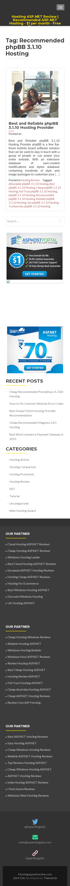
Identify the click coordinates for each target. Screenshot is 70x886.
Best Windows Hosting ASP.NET (28, 590)
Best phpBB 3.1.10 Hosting (32, 185)
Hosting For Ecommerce (23, 583)
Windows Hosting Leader (23, 557)
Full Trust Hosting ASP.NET (25, 683)
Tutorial (14, 496)
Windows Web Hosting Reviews (28, 795)
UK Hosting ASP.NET (21, 603)
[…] (57, 174)
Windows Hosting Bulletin (24, 650)
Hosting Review (30, 180)
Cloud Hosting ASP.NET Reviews (28, 544)
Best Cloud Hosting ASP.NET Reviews (31, 563)
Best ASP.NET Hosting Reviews (27, 736)
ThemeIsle (50, 878)
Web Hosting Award (22, 510)
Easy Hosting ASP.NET (22, 743)
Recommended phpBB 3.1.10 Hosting (31, 196)
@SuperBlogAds (35, 826)
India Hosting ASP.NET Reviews (27, 782)
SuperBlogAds (35, 858)
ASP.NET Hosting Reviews (24, 776)
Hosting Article (19, 459)
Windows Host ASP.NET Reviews (28, 656)
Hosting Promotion (21, 474)
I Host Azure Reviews (21, 789)
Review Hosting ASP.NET (23, 663)
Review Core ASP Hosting (24, 702)
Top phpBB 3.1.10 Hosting (42, 202)
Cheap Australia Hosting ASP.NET (29, 689)
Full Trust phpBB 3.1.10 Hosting (38, 191)
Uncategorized (19, 503)
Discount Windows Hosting (25, 596)
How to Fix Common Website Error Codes (36, 403)
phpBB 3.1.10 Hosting (22, 195)
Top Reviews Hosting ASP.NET (27, 762)
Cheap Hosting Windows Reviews (29, 637)
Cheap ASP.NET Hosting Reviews (28, 696)
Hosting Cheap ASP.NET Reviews (28, 577)
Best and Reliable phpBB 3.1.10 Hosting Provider (33, 125)
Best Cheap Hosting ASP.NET (26, 670)
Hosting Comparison (22, 467)
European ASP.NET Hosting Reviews (30, 570)
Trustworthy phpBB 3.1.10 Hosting (29, 206)
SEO (12, 488)
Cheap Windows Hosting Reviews (29, 749)
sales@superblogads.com (35, 842)
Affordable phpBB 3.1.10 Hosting (28, 184)
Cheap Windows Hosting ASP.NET (29, 769)
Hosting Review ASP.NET (23, 676)
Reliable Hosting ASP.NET (24, 643)
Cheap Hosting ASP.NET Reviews (28, 550)
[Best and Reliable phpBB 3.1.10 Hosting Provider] (35, 94)
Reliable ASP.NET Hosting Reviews (29, 756)
